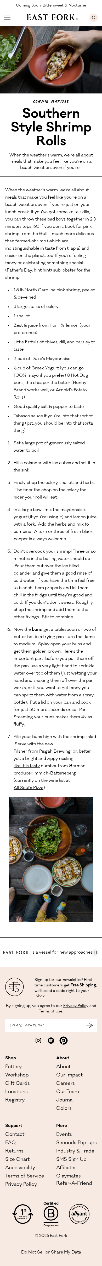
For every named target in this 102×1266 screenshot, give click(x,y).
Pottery (13, 1067)
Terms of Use (50, 1011)
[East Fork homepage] (50, 17)
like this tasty (27, 766)
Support (13, 1126)
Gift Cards (17, 1083)
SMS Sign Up (71, 1159)
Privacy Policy (75, 1006)
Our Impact (69, 1075)
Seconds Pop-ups (76, 1143)
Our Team (67, 1092)
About (62, 1058)
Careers (65, 1083)
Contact (14, 1134)
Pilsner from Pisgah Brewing (43, 751)
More (61, 1126)
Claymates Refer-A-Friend (74, 1180)
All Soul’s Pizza (28, 788)
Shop (10, 1058)
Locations (16, 1092)
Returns (14, 1151)
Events (64, 1134)
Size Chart (17, 1159)
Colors (64, 1108)
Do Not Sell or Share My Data (51, 1252)
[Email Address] (89, 1025)
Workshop (17, 1075)
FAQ (10, 1143)
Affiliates (66, 1168)
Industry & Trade (75, 1151)
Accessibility (20, 1168)
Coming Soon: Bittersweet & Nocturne (51, 5)
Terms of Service (24, 1176)
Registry (15, 1100)
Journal (65, 1100)
